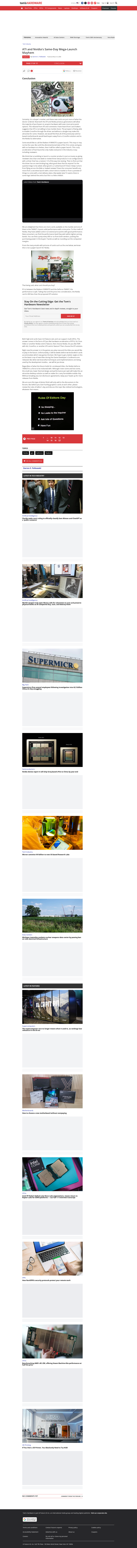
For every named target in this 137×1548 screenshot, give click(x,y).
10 (51, 438)
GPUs (41, 8)
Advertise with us (51, 1532)
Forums (113, 8)
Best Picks (28, 8)
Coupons (94, 8)
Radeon (48, 453)
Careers (25, 1536)
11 (55, 438)
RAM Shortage (75, 37)
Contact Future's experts (54, 1527)
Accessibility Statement (30, 1532)
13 (63, 438)
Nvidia (25, 453)
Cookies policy (96, 1527)
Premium (105, 8)
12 (59, 438)
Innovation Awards (41, 37)
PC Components (50, 8)
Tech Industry (27, 44)
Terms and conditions (30, 1527)
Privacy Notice (28, 323)
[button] (113, 3)
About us (71, 1532)
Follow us (68, 71)
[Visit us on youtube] (92, 3)
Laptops (67, 8)
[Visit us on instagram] (88, 3)
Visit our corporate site (99, 1513)
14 (47, 440)
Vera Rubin (111, 37)
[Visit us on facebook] (82, 3)
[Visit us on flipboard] (95, 3)
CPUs (35, 8)
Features (26, 57)
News (60, 8)
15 (51, 440)
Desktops (75, 8)
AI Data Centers (59, 37)
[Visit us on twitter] (85, 3)
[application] (52, 201)
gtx (32, 453)
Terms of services (48, 322)
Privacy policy (73, 1527)
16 (55, 440)
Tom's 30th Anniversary (94, 37)
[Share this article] (24, 71)
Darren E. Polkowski (39, 57)
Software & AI (84, 8)
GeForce (39, 453)
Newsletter (79, 71)
